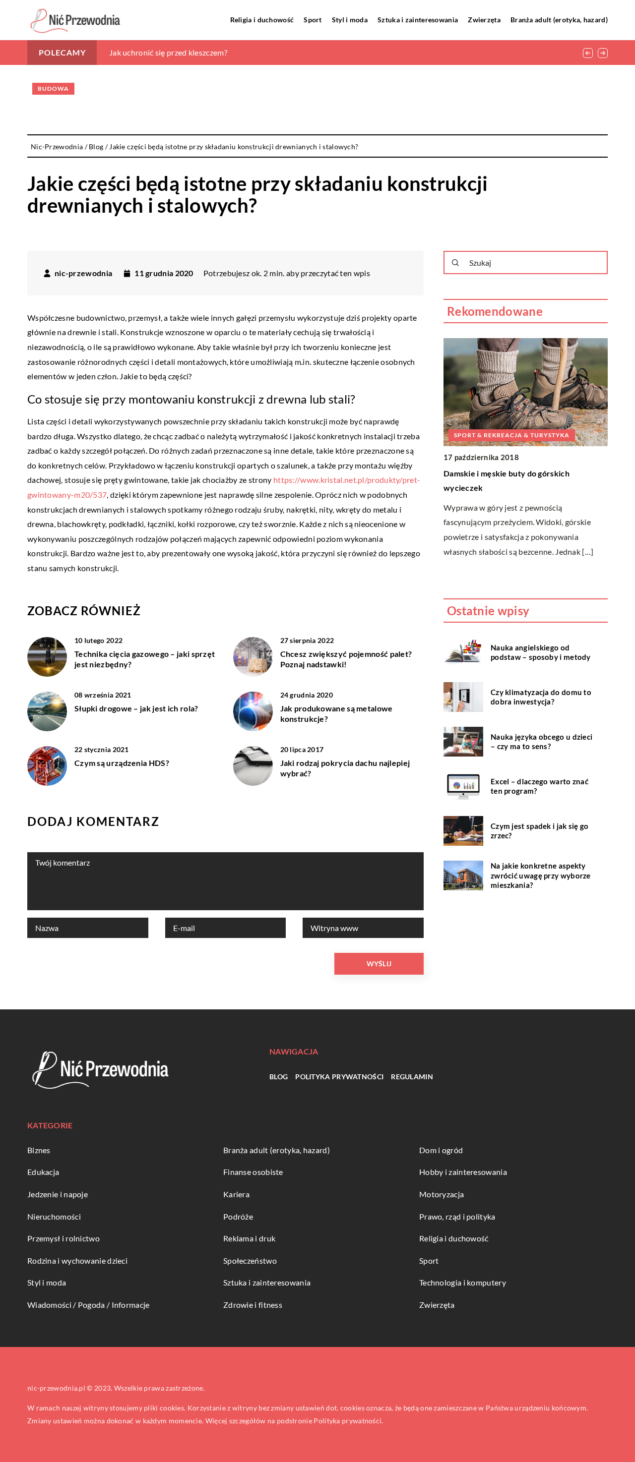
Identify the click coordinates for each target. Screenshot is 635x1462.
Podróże (238, 1216)
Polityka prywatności (339, 1076)
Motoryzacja (441, 1194)
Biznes (39, 1150)
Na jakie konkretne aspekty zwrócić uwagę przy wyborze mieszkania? (541, 875)
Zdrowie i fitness (252, 1304)
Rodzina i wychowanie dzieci (77, 1260)
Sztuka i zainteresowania (418, 19)
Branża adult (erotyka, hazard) (559, 19)
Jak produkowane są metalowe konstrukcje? (336, 713)
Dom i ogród (441, 1150)
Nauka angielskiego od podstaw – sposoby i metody (541, 652)
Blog (278, 1076)
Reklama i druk (249, 1238)
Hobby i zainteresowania (463, 1171)
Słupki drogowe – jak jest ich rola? (136, 708)
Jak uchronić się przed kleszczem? (168, 52)
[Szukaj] (455, 263)
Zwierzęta (484, 19)
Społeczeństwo (250, 1260)
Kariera (236, 1194)
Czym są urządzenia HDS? (121, 762)
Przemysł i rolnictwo (63, 1238)
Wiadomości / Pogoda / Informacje (88, 1304)
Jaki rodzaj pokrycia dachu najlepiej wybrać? (345, 768)
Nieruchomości (54, 1216)
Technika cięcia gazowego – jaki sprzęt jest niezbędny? (144, 659)
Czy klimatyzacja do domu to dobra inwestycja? (541, 696)
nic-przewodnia (83, 273)
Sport (313, 19)
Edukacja (43, 1171)
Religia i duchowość (262, 19)
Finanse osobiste (253, 1171)
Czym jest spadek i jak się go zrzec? (540, 830)
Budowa (53, 88)
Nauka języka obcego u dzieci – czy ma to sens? (541, 741)
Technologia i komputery (462, 1282)
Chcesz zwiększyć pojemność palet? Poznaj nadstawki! (346, 659)
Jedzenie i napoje (57, 1194)
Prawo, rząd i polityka (457, 1216)
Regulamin (412, 1076)
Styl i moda (350, 19)
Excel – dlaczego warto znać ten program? (539, 785)
